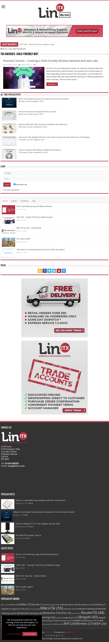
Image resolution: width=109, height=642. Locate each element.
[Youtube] (59, 271)
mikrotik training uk (31, 613)
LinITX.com (49, 632)
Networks (52, 613)
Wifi (70, 624)
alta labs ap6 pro (83, 605)
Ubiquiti (88, 617)
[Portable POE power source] (7, 539)
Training (47, 617)
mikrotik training (87, 608)
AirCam (13, 605)
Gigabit (16, 609)
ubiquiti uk (80, 620)
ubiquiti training (46, 621)
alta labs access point (52, 605)
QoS (74, 613)
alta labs (37, 604)
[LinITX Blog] (54, 10)
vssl (61, 624)
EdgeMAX (6, 609)
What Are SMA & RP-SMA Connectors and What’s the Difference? (43, 124)
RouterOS (92, 612)
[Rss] (40, 271)
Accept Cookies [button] (30, 634)
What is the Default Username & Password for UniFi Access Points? (44, 99)
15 (33, 526)
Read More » (52, 84)
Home (4, 49)
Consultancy (98, 604)
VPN (55, 624)
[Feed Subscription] (107, 54)
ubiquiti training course (63, 621)
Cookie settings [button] (14, 634)
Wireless (84, 623)
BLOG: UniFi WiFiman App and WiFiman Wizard (34, 206)
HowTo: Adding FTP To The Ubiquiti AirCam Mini (37, 524)
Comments (24, 201)
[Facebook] (45, 271)
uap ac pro (70, 617)
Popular (14, 201)
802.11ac (5, 605)
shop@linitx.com (16, 466)
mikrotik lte (70, 609)
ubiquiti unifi (92, 621)
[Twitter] (49, 271)
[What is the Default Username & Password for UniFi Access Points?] (6, 516)
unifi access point (46, 624)
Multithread (69, 632)
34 (32, 503)
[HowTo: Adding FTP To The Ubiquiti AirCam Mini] (7, 527)
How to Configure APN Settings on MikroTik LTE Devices (40, 150)
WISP (100, 623)
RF (79, 613)
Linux (37, 609)
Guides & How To (26, 65)
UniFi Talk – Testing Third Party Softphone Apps (36, 44)
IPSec (24, 609)
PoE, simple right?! (23, 239)
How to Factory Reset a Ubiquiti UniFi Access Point (37, 112)
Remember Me (21, 185)
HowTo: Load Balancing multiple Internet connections (40, 500)
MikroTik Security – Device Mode (28, 228)
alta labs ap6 (68, 605)
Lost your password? (11, 190)
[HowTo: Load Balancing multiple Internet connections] (7, 504)
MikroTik (51, 608)
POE (66, 613)
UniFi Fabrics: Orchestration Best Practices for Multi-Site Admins (40, 250)
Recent (5, 201)
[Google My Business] (69, 271)
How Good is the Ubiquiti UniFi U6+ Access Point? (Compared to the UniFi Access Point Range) (54, 137)
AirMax (25, 604)
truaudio (59, 618)
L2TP (30, 609)
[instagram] (64, 271)
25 (27, 515)
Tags (34, 201)
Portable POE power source (28, 535)
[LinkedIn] (54, 271)
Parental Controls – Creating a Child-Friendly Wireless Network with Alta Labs (50, 60)
